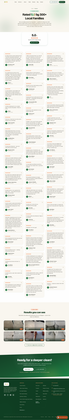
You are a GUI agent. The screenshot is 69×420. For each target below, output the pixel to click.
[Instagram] (8, 395)
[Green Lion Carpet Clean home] (6, 2)
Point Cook (37, 385)
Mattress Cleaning (23, 401)
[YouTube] (10, 395)
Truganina (37, 388)
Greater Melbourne (38, 402)
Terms (53, 416)
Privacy (49, 416)
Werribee (44, 385)
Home (32, 8)
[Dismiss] (66, 412)
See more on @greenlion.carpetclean (35, 345)
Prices (21, 407)
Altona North (45, 393)
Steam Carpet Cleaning (23, 388)
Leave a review (35, 42)
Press (55, 416)
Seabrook (44, 399)
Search (46, 416)
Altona (37, 393)
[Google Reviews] (13, 395)
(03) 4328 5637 (40, 369)
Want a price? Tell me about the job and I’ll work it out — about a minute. (61, 413)
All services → (22, 410)
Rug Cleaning (22, 404)
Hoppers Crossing (46, 388)
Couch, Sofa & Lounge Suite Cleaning (26, 399)
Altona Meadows (38, 399)
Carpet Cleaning (22, 385)
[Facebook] (5, 395)
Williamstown (38, 396)
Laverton (44, 396)
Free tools (42, 416)
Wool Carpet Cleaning (23, 393)
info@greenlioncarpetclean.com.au (59, 388)
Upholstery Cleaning (23, 396)
